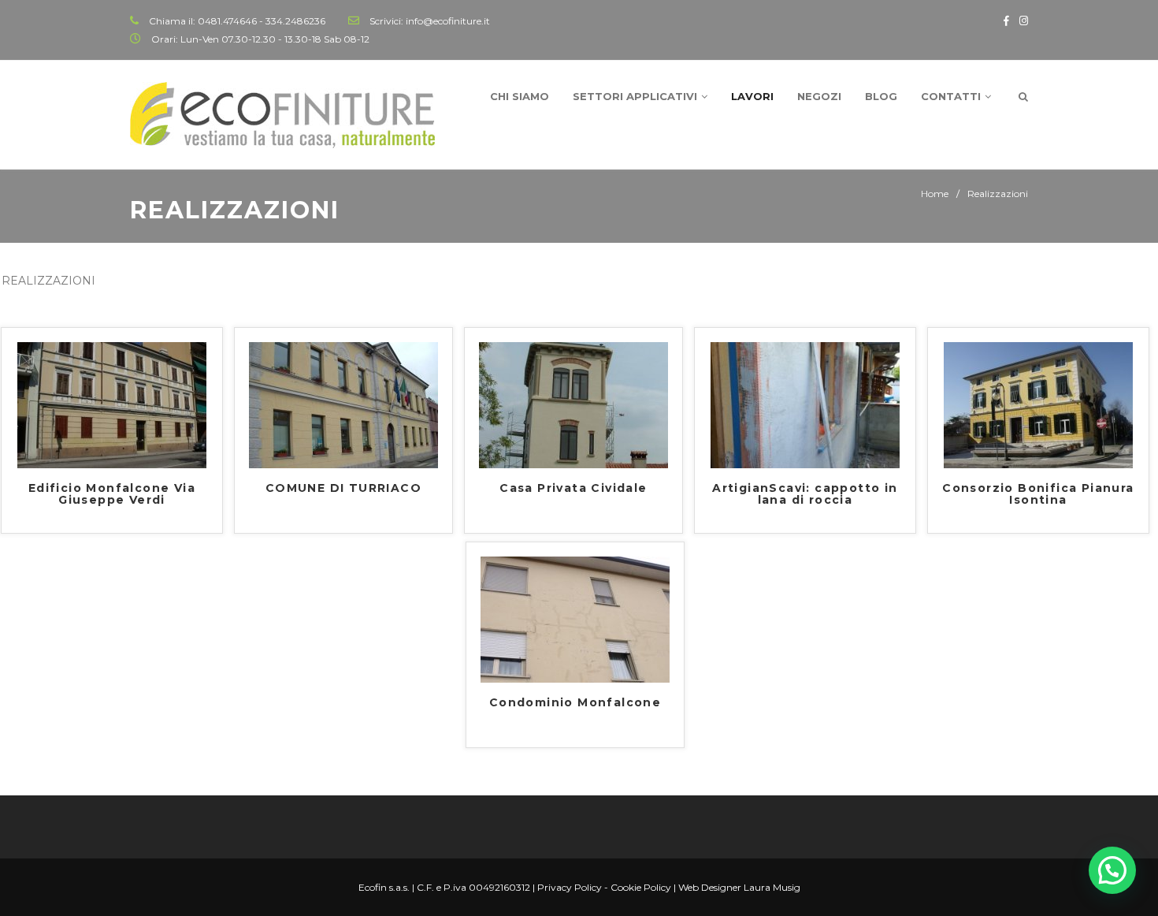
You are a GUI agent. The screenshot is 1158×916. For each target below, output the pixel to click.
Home (934, 193)
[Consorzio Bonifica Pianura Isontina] (1038, 404)
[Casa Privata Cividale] (573, 404)
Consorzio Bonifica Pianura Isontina (1038, 494)
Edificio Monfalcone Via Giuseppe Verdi (111, 494)
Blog (881, 96)
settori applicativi (635, 96)
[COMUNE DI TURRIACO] (343, 404)
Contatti (951, 96)
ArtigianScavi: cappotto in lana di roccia (804, 494)
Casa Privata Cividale (573, 488)
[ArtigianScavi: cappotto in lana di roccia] (805, 404)
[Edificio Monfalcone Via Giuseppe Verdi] (111, 404)
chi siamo (519, 96)
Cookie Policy (641, 887)
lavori (752, 96)
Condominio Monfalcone (575, 703)
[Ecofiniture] (282, 115)
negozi (819, 96)
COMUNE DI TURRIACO (343, 488)
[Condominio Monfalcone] (575, 619)
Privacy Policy (569, 887)
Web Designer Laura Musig (739, 887)
